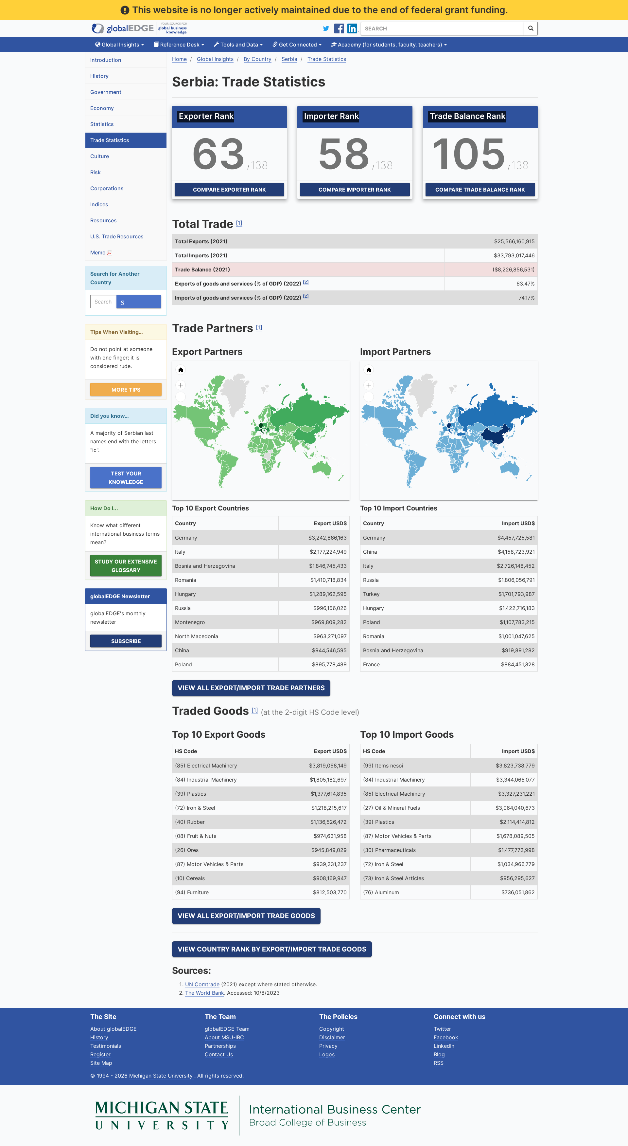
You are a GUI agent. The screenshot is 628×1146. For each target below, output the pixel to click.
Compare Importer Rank (355, 189)
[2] (306, 282)
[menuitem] (282, 443)
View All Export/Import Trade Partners (251, 688)
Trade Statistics (109, 140)
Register (100, 1054)
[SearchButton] (531, 28)
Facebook (446, 1037)
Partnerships (220, 1046)
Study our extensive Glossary (126, 565)
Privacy (328, 1046)
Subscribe (126, 641)
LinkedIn (444, 1046)
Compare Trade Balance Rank (480, 189)
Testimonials (105, 1046)
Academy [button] (389, 44)
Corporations (107, 188)
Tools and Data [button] (239, 44)
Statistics (102, 124)
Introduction (105, 60)
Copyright (331, 1029)
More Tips (126, 389)
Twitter (442, 1029)
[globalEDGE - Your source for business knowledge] (139, 28)
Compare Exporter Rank (229, 189)
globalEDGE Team (227, 1029)
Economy (102, 108)
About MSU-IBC (224, 1037)
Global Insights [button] (120, 44)
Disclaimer (332, 1037)
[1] (239, 223)
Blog (439, 1054)
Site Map (101, 1063)
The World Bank (204, 992)
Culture (99, 156)
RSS (439, 1063)
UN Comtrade (202, 984)
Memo (98, 252)
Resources (103, 220)
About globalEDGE (113, 1029)
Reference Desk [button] (180, 44)
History (99, 76)
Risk (95, 172)
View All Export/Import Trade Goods (246, 916)
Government (105, 92)
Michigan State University (161, 1075)
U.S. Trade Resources (117, 236)
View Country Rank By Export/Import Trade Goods (272, 949)
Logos (327, 1054)
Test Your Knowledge (126, 477)
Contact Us (219, 1054)
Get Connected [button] (298, 44)
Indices (99, 204)
